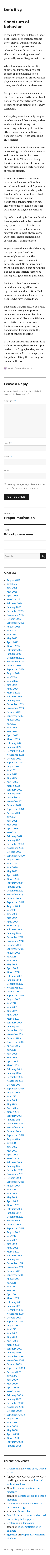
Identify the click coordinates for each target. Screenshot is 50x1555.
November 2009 (15, 1360)
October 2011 (13, 1271)
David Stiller (14, 1515)
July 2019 (11, 910)
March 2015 (13, 1112)
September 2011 (15, 1275)
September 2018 (15, 948)
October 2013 (14, 1178)
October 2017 (14, 991)
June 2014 (12, 1146)
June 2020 (12, 867)
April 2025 (12, 642)
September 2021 (15, 809)
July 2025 (12, 630)
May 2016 (12, 1057)
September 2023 (15, 716)
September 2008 (16, 1414)
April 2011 (12, 1294)
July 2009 (12, 1375)
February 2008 (15, 1441)
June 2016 (12, 1053)
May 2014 (12, 1150)
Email (8, 456)
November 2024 (15, 661)
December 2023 (15, 704)
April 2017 (12, 1014)
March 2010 (13, 1344)
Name (8, 443)
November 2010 (15, 1313)
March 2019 (13, 925)
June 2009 (12, 1379)
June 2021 (12, 820)
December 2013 (15, 1170)
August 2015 (13, 1092)
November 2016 (15, 1034)
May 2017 (12, 1011)
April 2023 (12, 735)
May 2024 (12, 685)
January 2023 (14, 747)
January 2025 (14, 653)
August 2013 (13, 1185)
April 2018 (12, 968)
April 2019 (12, 921)
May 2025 (12, 638)
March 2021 (13, 832)
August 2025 (13, 626)
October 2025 (14, 619)
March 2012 (13, 1251)
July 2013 (11, 1189)
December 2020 (15, 844)
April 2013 (12, 1201)
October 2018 (14, 945)
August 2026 (13, 580)
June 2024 (12, 681)
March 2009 (13, 1391)
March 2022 (13, 785)
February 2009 (15, 1395)
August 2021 (13, 813)
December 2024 (15, 657)
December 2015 (15, 1077)
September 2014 (15, 1135)
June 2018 (12, 960)
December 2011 (15, 1263)
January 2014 (14, 1166)
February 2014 (14, 1162)
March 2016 (13, 1065)
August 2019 (13, 906)
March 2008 (13, 1438)
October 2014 (14, 1131)
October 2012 (14, 1224)
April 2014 (12, 1154)
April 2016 (12, 1061)
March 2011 (13, 1298)
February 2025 (14, 650)
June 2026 (12, 587)
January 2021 (14, 840)
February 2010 (14, 1348)
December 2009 (15, 1356)
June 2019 (12, 914)
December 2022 (15, 750)
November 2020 (15, 848)
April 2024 (12, 688)
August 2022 (13, 766)
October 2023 (14, 712)
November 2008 (15, 1407)
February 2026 (14, 603)
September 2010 (15, 1321)
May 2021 (12, 824)
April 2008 (13, 1434)
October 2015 (14, 1084)
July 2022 (12, 770)
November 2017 (15, 987)
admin (11, 368)
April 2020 (13, 875)
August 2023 (13, 719)
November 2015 (15, 1080)
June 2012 (12, 1240)
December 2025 (15, 611)
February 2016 (14, 1069)
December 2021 (15, 797)
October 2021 (14, 805)
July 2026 (12, 584)
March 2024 (13, 692)
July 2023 (12, 723)
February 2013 (14, 1209)
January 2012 (14, 1259)
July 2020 (12, 863)
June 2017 (12, 1007)
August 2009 (14, 1372)
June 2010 (12, 1333)
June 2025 (12, 634)
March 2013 (13, 1205)
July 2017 (11, 1003)
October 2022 (14, 758)
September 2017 (15, 995)
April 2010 (12, 1341)
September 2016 (15, 1042)
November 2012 (15, 1220)
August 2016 (13, 1046)
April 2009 (13, 1387)
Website (8, 470)
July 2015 (11, 1096)
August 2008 (14, 1418)
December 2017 (15, 983)
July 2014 (11, 1143)
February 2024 (14, 696)
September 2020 (16, 855)
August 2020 (14, 859)
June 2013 (12, 1193)
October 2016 (14, 1038)
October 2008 (14, 1410)
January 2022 (14, 793)
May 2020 (12, 871)
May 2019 (12, 917)
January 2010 (14, 1352)
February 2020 (15, 882)
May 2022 (12, 778)
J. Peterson (12, 1468)
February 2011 (14, 1302)
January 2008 (14, 1445)
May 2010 (12, 1337)
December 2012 (15, 1216)
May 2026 (12, 591)
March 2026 (13, 599)
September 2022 (15, 762)
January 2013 (14, 1212)
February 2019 (14, 929)
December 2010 (15, 1309)
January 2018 (14, 980)
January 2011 (13, 1306)
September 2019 (15, 902)
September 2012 (15, 1228)
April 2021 (12, 828)
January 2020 (14, 886)
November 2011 (15, 1267)
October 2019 (14, 898)
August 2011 (13, 1278)
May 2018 (12, 964)
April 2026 (12, 595)
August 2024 (13, 673)
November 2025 (15, 615)
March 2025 (13, 646)
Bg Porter (12, 1534)
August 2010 (13, 1325)
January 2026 (14, 607)
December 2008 (15, 1403)
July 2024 (12, 677)
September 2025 (15, 622)
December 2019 (15, 890)
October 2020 (14, 851)
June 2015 (12, 1100)
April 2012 (12, 1247)
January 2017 (14, 1026)
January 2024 (14, 700)
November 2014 (15, 1127)
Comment (10, 401)
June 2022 (12, 774)
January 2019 (14, 933)
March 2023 (13, 739)
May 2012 (12, 1244)
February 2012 (14, 1255)
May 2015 (12, 1104)
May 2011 (11, 1290)
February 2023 (14, 743)
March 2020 (13, 879)
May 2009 (12, 1383)
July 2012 (11, 1236)
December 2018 (15, 937)
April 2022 (12, 782)
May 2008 (12, 1430)
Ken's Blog (13, 10)
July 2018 (11, 956)
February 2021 (14, 836)
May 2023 (12, 731)
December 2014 (15, 1123)
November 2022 (15, 754)
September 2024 (16, 669)
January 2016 (14, 1073)
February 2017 (14, 1022)
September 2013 (15, 1181)
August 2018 (13, 952)
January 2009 (14, 1399)
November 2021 (15, 801)
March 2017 (13, 1018)
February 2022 (14, 789)
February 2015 (14, 1115)
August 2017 (13, 999)
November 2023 (15, 708)
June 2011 (12, 1286)
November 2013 (15, 1174)
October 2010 (14, 1317)
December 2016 (15, 1030)
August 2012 (13, 1232)
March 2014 (13, 1158)
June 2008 (12, 1426)
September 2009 (16, 1368)
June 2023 (12, 727)
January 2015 (14, 1119)
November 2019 (15, 894)
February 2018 (14, 976)
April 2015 (12, 1108)
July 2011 (11, 1282)
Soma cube (24, 1511)
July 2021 (11, 816)
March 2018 (13, 972)
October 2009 (14, 1364)
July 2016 (11, 1049)
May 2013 (12, 1197)
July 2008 (12, 1422)
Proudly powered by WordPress (30, 1549)
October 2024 (14, 665)
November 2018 (15, 941)
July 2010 (11, 1329)
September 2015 (15, 1088)
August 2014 (13, 1139)
